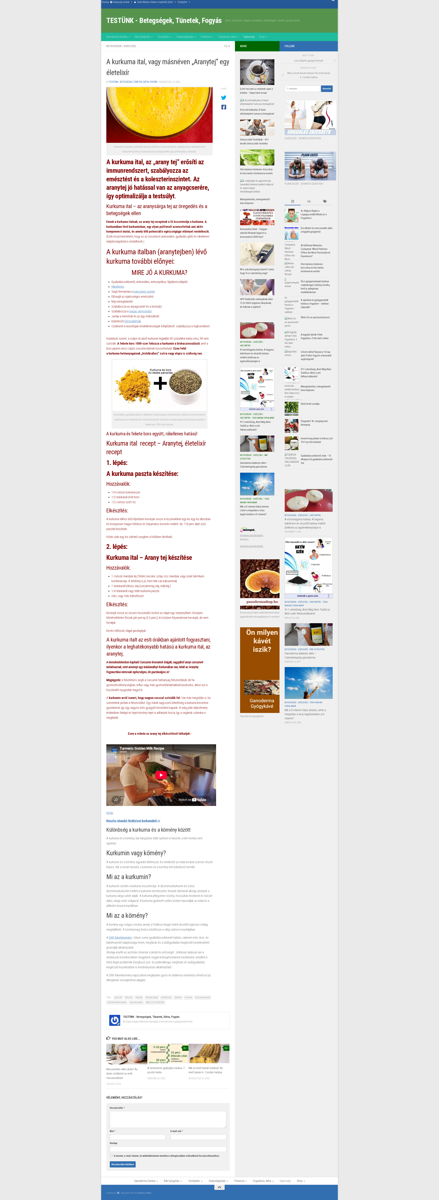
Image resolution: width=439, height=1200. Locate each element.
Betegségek (114, 46)
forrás (109, 813)
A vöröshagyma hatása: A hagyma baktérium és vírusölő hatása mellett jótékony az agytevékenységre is (305, 523)
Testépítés (182, 2)
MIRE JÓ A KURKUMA (155, 1002)
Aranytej (139, 997)
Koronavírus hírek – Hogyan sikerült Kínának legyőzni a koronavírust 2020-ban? (253, 233)
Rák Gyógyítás (142, 36)
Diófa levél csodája (310, 403)
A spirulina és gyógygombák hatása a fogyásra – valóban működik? (315, 304)
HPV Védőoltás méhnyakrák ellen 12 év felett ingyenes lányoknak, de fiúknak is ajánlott (256, 303)
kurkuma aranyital (202, 997)
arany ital (118, 997)
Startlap (105, 2)
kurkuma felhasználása (117, 1002)
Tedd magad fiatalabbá (263, 418)
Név (112, 1131)
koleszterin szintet (144, 291)
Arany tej (128, 997)
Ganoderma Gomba (116, 36)
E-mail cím (176, 1131)
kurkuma (188, 997)
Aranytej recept (152, 997)
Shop (262, 36)
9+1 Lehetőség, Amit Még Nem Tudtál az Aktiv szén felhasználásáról (316, 373)
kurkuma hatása (136, 1002)
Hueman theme (144, 1193)
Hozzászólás (117, 1107)
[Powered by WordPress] (118, 1193)
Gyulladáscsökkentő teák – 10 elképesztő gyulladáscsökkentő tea (317, 459)
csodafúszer (166, 997)
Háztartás (315, 515)
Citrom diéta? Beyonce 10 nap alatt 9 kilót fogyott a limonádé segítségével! (316, 355)
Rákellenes (117, 286)
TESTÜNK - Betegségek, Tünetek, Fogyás (164, 20)
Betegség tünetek (121, 2)
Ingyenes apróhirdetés (251, 535)
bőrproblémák (132, 321)
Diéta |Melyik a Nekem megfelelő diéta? (155, 2)
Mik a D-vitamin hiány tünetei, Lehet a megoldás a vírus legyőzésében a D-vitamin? (305, 714)
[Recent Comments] (309, 201)
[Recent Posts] (293, 201)
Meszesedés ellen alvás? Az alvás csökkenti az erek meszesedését (122, 1073)
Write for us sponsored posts (315, 317)
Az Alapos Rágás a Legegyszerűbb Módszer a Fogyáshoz (314, 214)
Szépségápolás (185, 36)
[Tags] (325, 201)
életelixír (178, 997)
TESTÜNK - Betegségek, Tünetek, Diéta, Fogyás (133, 81)
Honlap (113, 1143)
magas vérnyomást (140, 311)
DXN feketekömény (120, 937)
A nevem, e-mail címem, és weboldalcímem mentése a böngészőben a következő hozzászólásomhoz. (167, 1155)
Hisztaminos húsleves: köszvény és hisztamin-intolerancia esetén (312, 268)
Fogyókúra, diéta (227, 36)
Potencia (206, 36)
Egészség (249, 36)
